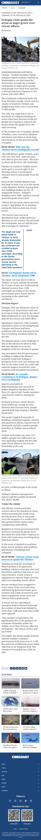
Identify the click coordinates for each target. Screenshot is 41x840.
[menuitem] (24, 2)
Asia (13, 7)
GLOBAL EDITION (23, 829)
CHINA (15, 829)
